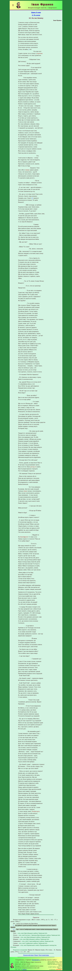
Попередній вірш (28, 955)
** (32, 198)
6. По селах (36, 15)
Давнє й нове (36, 12)
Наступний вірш (44, 955)
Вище (36, 955)
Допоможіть (36, 960)
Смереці (24, 969)
